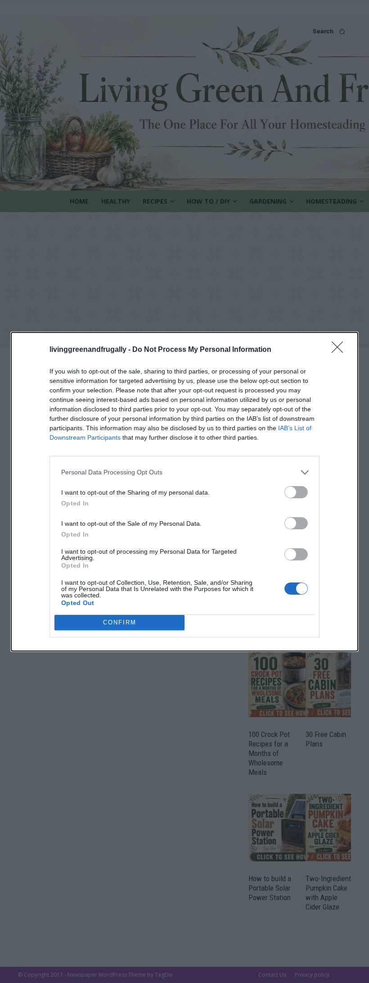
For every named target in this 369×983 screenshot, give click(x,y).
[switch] (296, 492)
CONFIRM (119, 622)
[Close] (340, 350)
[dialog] (184, 491)
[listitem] (184, 472)
